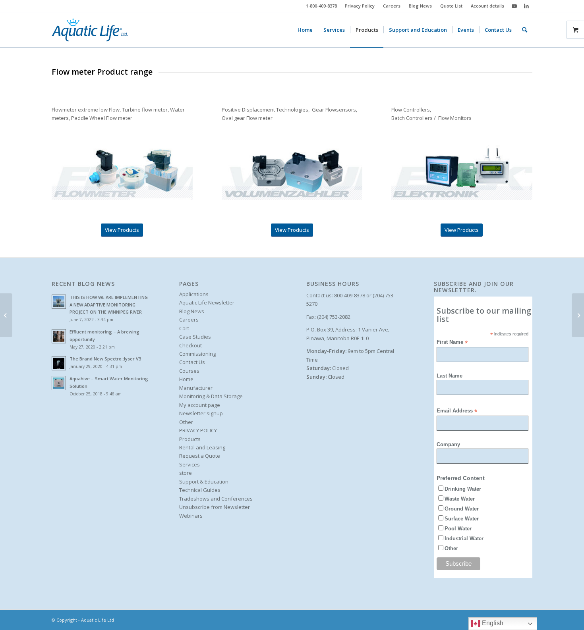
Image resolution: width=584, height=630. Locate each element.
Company (448, 444)
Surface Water (462, 519)
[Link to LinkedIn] (526, 6)
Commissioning (197, 353)
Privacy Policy (360, 6)
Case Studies (195, 336)
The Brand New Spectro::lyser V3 (105, 359)
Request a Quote (199, 455)
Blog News (420, 6)
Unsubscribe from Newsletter (214, 507)
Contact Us (192, 362)
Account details (487, 6)
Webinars (191, 515)
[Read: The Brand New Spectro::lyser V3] (59, 363)
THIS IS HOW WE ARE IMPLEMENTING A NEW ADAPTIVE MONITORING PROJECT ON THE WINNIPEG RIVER (109, 304)
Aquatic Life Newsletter (206, 302)
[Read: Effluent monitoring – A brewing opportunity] (59, 336)
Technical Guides (199, 489)
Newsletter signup (201, 413)
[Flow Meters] (6, 315)
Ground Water (462, 509)
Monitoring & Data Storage (211, 396)
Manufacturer (196, 387)
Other (186, 422)
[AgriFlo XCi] (578, 315)
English (491, 623)
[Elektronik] (461, 173)
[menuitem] (360, 6)
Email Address (457, 411)
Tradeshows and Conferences (216, 498)
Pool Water (458, 529)
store (185, 472)
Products (190, 439)
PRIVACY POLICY (198, 430)
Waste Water (460, 499)
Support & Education (203, 481)
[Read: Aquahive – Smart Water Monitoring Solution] (59, 383)
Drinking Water (463, 489)
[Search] (524, 29)
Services (189, 464)
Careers (391, 6)
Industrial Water (464, 538)
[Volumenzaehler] (292, 173)
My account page (199, 404)
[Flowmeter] (122, 173)
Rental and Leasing (202, 447)
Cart (184, 328)
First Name (452, 342)
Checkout (190, 345)
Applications (194, 294)
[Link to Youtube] (514, 6)
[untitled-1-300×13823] (90, 29)
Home (186, 379)
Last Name (449, 376)
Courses (189, 370)
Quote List (451, 6)
